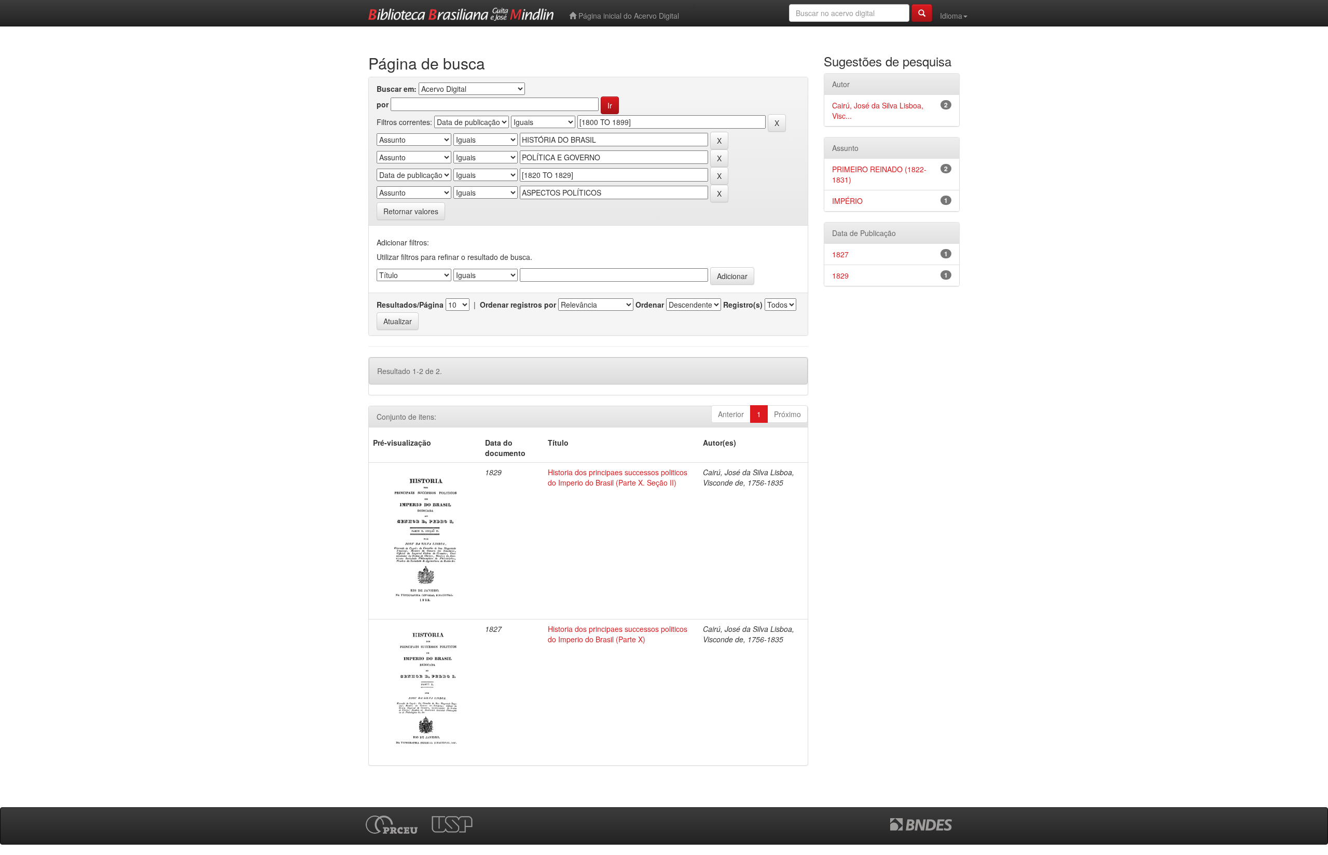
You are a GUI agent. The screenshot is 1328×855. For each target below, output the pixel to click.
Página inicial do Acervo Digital (627, 15)
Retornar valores (410, 211)
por (383, 104)
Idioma (951, 15)
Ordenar (649, 304)
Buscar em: (397, 89)
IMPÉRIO (847, 201)
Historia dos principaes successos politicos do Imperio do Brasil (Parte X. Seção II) (617, 477)
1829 (840, 275)
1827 (840, 254)
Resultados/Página (410, 304)
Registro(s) (743, 304)
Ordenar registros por (518, 304)
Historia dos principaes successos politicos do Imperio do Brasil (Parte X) (617, 634)
